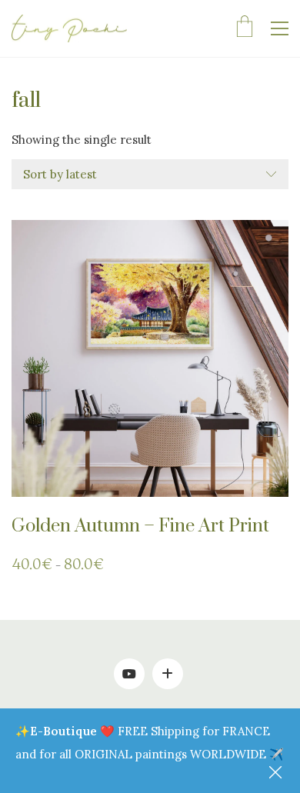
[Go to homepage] (69, 29)
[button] (279, 28)
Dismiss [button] (277, 773)
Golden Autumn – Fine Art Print (140, 526)
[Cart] (244, 28)
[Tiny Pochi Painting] (167, 673)
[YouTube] (129, 673)
